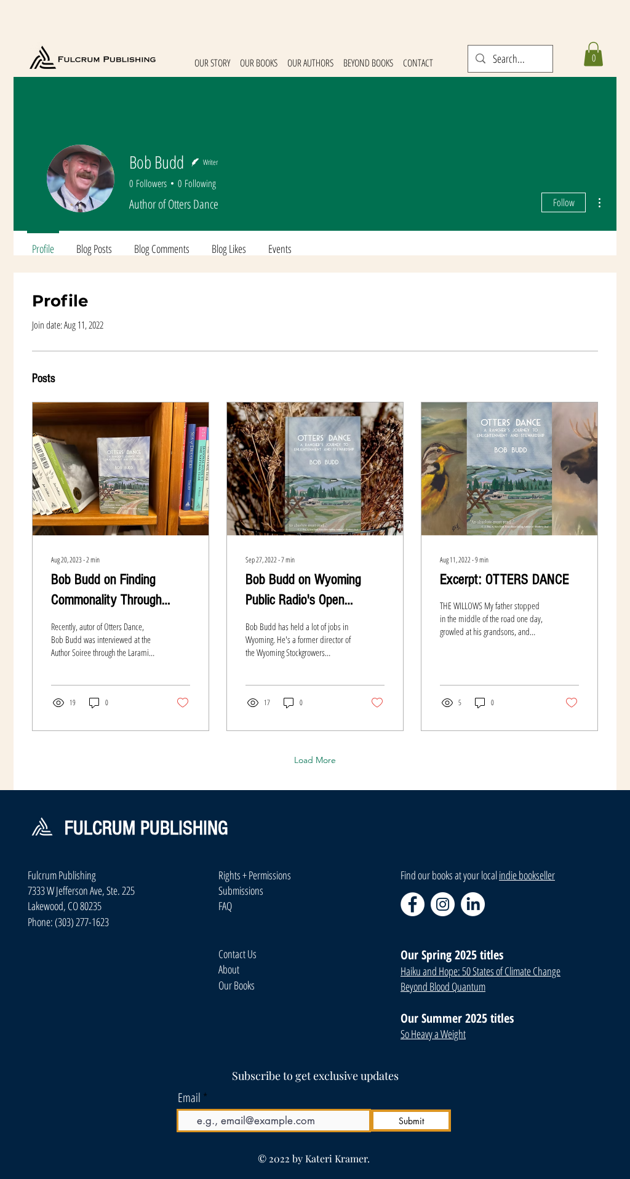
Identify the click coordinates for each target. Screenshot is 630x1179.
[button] (593, 54)
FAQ (225, 905)
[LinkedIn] (473, 904)
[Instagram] (443, 904)
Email (189, 1098)
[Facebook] (413, 904)
